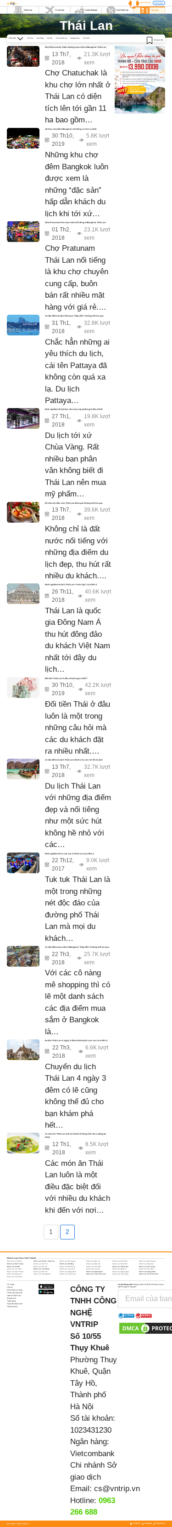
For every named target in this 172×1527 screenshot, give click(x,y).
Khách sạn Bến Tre (93, 1261)
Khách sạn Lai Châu (14, 1269)
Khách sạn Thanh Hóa (68, 1274)
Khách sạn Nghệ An (119, 1269)
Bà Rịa (30, 38)
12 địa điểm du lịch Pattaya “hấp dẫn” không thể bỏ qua (74, 316)
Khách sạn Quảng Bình (68, 1272)
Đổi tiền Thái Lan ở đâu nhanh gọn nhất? (66, 678)
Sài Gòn (86, 38)
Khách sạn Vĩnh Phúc (14, 1277)
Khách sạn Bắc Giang (67, 1261)
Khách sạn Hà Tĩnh (40, 1267)
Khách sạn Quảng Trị (14, 1274)
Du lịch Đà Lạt (61, 38)
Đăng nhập (159, 3)
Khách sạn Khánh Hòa (120, 1267)
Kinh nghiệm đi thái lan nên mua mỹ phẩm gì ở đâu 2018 (74, 409)
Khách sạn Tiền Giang (120, 1274)
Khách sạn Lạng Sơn (67, 1269)
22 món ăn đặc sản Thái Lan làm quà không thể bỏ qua (74, 503)
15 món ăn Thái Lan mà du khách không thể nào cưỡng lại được (75, 1135)
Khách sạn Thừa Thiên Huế (96, 1274)
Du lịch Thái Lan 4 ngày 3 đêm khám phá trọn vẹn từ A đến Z (76, 1040)
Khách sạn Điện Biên (120, 1264)
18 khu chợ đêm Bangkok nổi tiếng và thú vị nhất (71, 129)
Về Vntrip (10, 1284)
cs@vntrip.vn (117, 1488)
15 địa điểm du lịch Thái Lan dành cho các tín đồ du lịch (74, 760)
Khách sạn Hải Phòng (67, 1267)
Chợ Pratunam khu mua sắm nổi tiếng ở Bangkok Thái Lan (75, 222)
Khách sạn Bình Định (120, 1261)
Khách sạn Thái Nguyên (42, 1274)
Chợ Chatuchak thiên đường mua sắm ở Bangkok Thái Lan (75, 47)
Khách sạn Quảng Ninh (147, 1272)
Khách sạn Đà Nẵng (67, 1264)
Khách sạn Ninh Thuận (15, 1272)
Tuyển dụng (11, 1301)
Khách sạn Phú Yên (40, 1272)
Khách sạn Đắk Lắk (93, 1264)
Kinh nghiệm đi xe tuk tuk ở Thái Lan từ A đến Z (69, 854)
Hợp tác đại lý (12, 1307)
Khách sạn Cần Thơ (40, 1264)
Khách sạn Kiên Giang (147, 1267)
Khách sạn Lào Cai (93, 1269)
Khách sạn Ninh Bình (146, 1269)
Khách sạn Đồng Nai (146, 1264)
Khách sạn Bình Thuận (15, 1264)
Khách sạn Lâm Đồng (41, 1269)
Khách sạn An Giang (14, 1261)
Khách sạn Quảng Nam (94, 1272)
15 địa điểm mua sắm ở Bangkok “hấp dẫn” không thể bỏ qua (77, 947)
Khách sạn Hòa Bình (93, 1267)
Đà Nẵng (40, 38)
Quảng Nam (74, 38)
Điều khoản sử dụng (14, 1290)
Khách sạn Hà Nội (13, 1267)
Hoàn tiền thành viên (14, 1304)
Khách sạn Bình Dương (147, 1261)
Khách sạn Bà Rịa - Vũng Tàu (44, 1261)
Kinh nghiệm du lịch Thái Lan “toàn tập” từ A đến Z (71, 584)
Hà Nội (49, 38)
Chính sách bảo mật (14, 1293)
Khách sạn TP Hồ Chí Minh (148, 1274)
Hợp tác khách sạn (14, 1296)
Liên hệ (9, 1287)
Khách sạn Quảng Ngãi (120, 1272)
